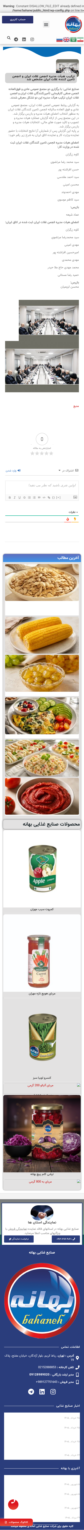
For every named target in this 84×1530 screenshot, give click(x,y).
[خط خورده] (24, 497)
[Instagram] (32, 39)
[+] (58, 497)
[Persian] (80, 39)
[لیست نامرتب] (34, 497)
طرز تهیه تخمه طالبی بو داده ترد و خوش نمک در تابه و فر (43, 1479)
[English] (66, 39)
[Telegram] (16, 39)
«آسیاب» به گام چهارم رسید (61, 1424)
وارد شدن (11, 471)
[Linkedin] (24, 39)
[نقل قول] (38, 497)
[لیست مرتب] (29, 497)
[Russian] (59, 39)
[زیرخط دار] (19, 497)
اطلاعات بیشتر (42, 903)
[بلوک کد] (43, 497)
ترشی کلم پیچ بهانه (42, 1174)
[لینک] (48, 497)
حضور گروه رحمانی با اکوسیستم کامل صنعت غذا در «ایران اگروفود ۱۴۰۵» (46, 1436)
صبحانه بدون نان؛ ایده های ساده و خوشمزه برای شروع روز (42, 1514)
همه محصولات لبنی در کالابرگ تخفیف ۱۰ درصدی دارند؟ (43, 1414)
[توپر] (9, 497)
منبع (76, 406)
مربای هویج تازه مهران (42, 993)
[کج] (14, 497)
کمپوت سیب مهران (42, 909)
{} (53, 497)
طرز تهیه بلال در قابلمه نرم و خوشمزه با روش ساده (46, 1490)
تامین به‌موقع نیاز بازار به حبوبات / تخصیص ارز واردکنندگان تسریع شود (48, 1450)
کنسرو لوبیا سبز (42, 1078)
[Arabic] (73, 39)
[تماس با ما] (13, 1504)
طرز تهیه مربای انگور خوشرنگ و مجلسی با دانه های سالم (45, 1502)
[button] (46, 24)
